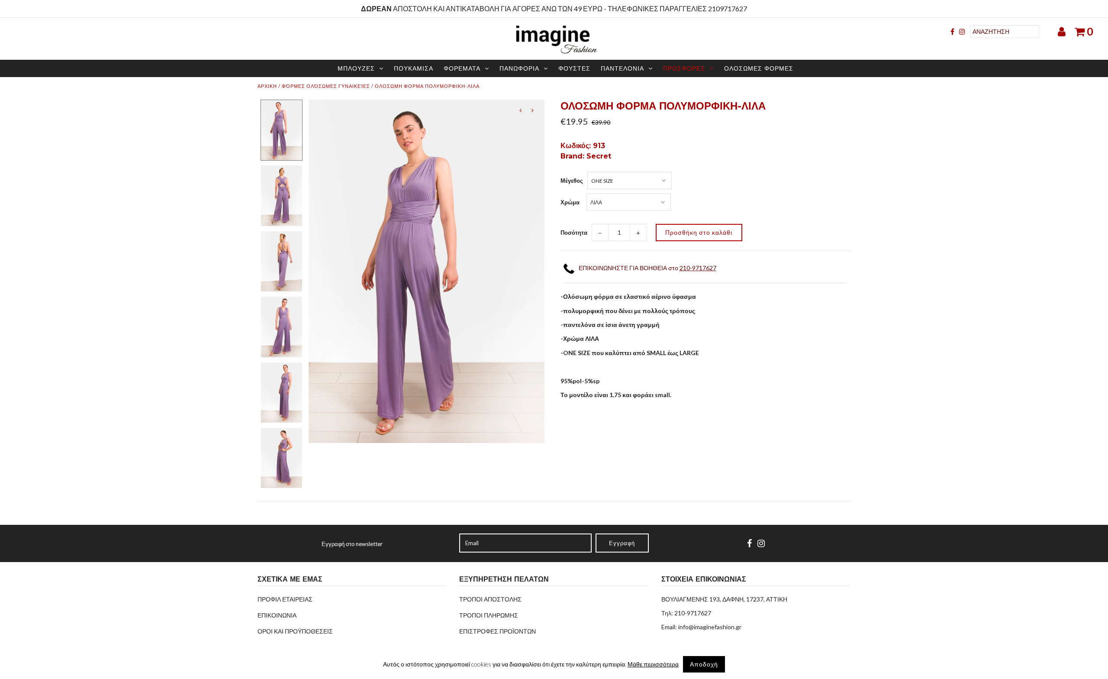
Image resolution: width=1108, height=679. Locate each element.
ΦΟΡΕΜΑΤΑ (462, 68)
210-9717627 (698, 268)
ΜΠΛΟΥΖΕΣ (356, 68)
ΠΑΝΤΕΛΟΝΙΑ (622, 68)
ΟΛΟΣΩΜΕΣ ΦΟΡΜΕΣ (758, 68)
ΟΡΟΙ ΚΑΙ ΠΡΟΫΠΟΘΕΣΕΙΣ (295, 631)
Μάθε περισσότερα (653, 664)
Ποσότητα (573, 232)
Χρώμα (570, 202)
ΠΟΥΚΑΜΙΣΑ (413, 68)
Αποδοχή (704, 664)
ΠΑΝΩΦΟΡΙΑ (519, 68)
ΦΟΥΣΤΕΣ (574, 68)
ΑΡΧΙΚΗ (267, 86)
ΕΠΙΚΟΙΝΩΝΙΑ (277, 615)
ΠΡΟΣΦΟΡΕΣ (684, 68)
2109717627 (727, 8)
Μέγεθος (571, 180)
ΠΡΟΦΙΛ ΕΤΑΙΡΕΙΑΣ (285, 599)
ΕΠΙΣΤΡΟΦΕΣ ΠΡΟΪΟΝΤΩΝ (497, 631)
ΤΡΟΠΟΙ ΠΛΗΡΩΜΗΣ (488, 615)
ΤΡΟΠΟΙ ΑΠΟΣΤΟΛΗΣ (490, 599)
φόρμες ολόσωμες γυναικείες (326, 86)
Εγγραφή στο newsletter (352, 543)
